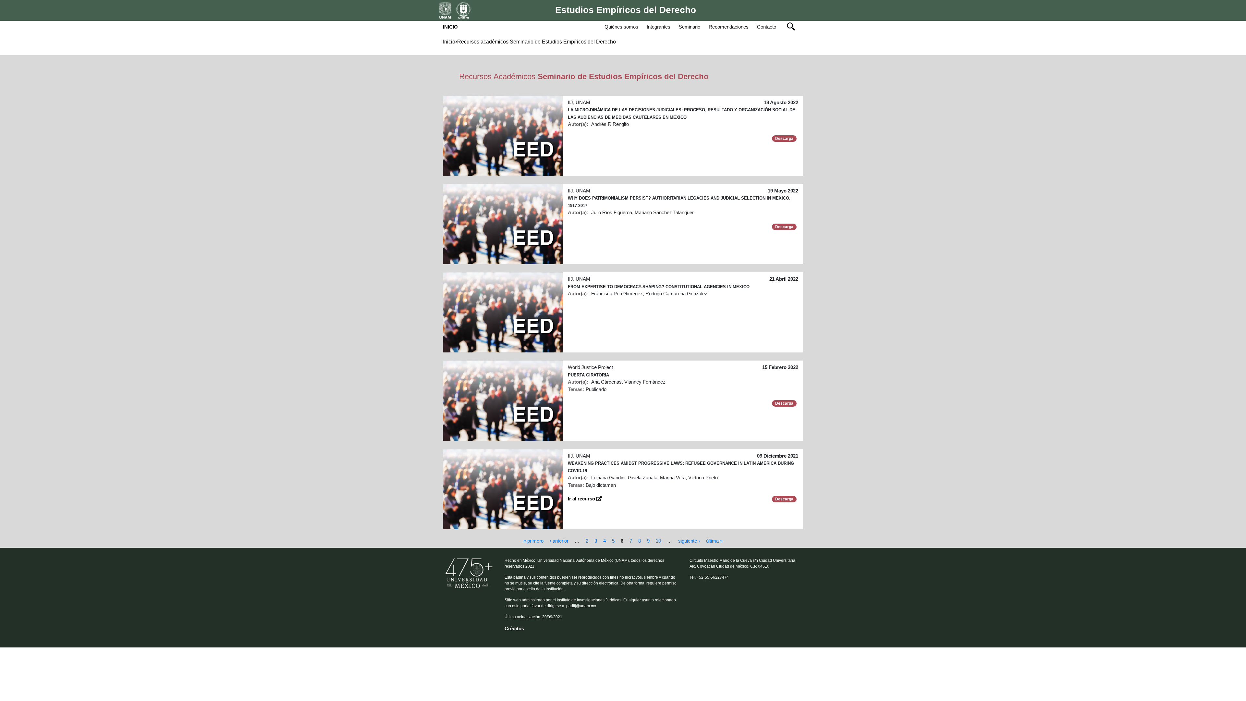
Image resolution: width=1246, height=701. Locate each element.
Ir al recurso (582, 498)
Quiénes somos (623, 27)
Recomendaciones (729, 27)
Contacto (766, 27)
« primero (533, 541)
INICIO (450, 27)
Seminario (689, 27)
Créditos (514, 628)
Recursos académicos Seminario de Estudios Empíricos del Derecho (536, 41)
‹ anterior (559, 541)
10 (658, 541)
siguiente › (689, 541)
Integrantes (658, 27)
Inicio (449, 41)
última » (714, 541)
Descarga (784, 138)
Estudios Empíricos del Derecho (625, 10)
